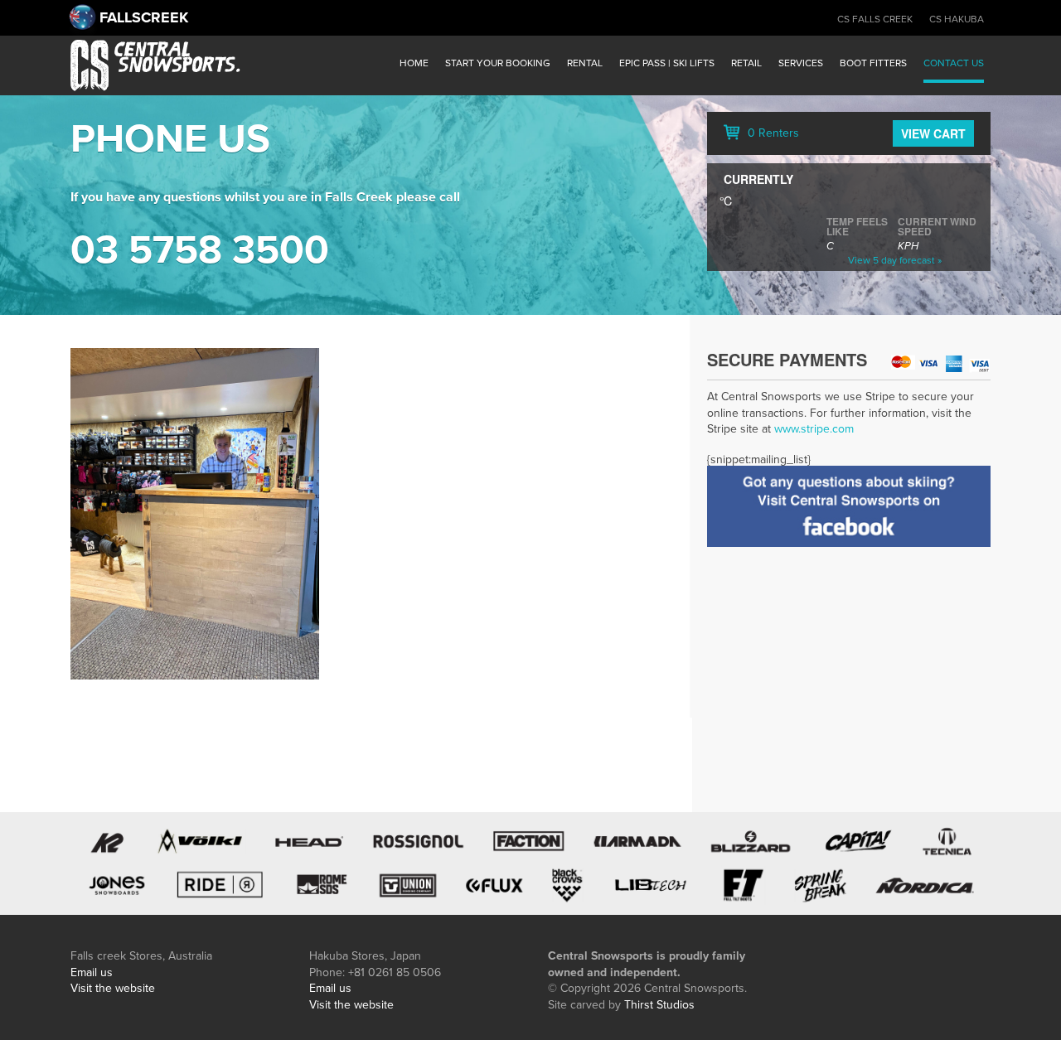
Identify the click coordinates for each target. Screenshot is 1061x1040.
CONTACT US (953, 63)
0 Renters (771, 133)
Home (414, 63)
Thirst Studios (659, 1005)
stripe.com (827, 429)
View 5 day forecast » (895, 260)
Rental (585, 63)
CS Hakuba (956, 19)
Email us (91, 972)
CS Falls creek (875, 19)
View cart (933, 133)
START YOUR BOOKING (497, 63)
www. (787, 429)
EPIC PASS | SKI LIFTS (667, 63)
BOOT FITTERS (873, 63)
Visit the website (112, 988)
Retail (746, 63)
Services (800, 63)
